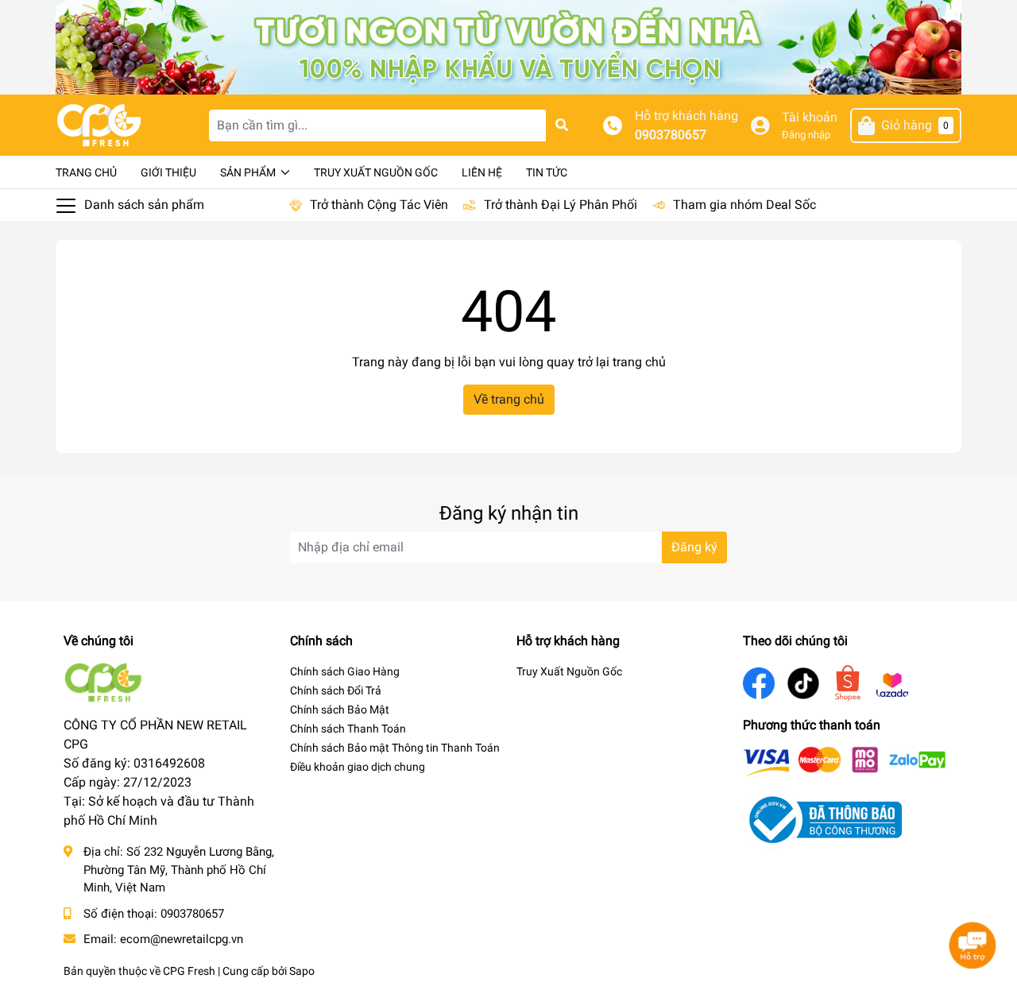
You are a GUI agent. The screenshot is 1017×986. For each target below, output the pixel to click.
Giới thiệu (168, 172)
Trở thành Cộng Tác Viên (379, 204)
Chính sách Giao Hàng (345, 671)
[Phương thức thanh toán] (844, 760)
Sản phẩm (249, 172)
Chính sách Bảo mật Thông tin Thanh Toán (395, 747)
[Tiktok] (803, 682)
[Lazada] (892, 682)
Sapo (302, 971)
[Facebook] (759, 682)
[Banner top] (508, 46)
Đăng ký (694, 547)
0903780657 (670, 134)
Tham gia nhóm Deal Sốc (744, 204)
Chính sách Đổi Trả (335, 690)
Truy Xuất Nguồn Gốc (376, 172)
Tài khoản (809, 117)
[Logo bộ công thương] (822, 818)
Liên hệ (482, 172)
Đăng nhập (806, 135)
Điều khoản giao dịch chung (357, 766)
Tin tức (546, 172)
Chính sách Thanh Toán (348, 728)
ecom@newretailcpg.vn (181, 939)
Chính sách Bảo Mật (339, 709)
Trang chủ (86, 172)
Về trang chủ (509, 399)
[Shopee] (848, 682)
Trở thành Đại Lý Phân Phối (560, 204)
